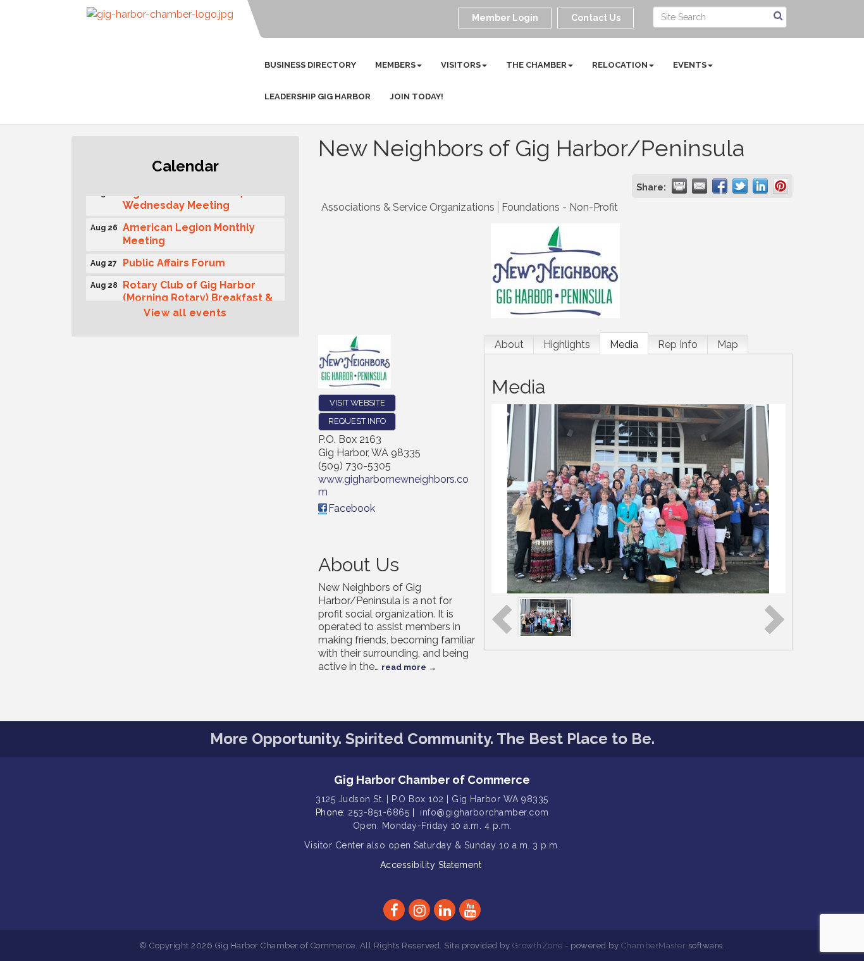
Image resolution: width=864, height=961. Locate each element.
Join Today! (416, 96)
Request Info (357, 421)
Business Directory (310, 65)
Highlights (566, 344)
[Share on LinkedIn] (760, 186)
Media (624, 344)
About (509, 344)
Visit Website (357, 402)
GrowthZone (537, 945)
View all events (185, 313)
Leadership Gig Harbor (317, 96)
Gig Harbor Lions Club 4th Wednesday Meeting (188, 196)
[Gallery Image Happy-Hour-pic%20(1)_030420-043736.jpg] (546, 617)
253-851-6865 (378, 812)
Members (395, 65)
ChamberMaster (653, 945)
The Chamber (536, 65)
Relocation (620, 65)
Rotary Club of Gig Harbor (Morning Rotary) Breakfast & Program (198, 295)
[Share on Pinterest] (780, 186)
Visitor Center (334, 845)
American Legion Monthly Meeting (189, 231)
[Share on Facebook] (719, 186)
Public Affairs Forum (174, 260)
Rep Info (678, 344)
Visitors (461, 65)
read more (403, 667)
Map (727, 344)
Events (690, 65)
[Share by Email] (699, 186)
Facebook (351, 508)
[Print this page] (679, 186)
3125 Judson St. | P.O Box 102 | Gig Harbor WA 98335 (432, 799)
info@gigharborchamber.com (484, 812)
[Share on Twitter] (740, 186)
